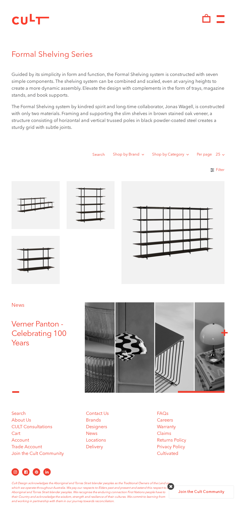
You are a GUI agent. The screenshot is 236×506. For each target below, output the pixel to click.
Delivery (94, 447)
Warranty (166, 427)
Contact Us (97, 413)
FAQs (162, 413)
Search (98, 155)
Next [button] (224, 332)
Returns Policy (171, 440)
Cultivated (167, 453)
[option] (45, 334)
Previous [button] (15, 389)
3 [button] (201, 392)
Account (20, 440)
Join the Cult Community (38, 453)
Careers (165, 420)
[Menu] (220, 19)
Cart (16, 433)
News (18, 305)
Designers (96, 427)
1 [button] (108, 392)
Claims (164, 433)
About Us (21, 420)
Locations (96, 440)
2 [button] (154, 392)
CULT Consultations (32, 427)
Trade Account (27, 447)
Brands (93, 420)
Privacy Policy (171, 447)
